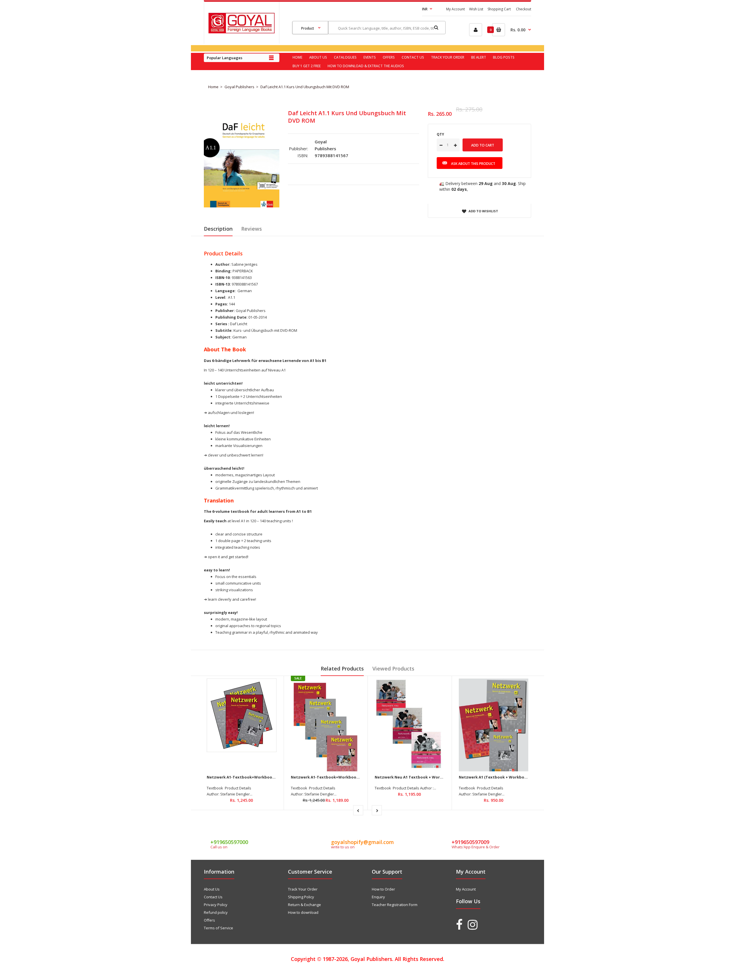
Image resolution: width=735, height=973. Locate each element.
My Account (455, 9)
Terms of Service (218, 927)
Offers (209, 920)
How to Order (383, 889)
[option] (241, 157)
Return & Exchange (304, 904)
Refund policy (216, 912)
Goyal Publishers (239, 86)
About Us (212, 889)
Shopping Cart (499, 9)
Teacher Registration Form (394, 904)
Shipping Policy (301, 896)
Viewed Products (393, 668)
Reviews (251, 228)
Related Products (342, 668)
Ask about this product (473, 163)
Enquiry (378, 896)
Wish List (476, 9)
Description (218, 228)
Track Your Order (303, 889)
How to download (303, 912)
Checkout (523, 9)
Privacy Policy (215, 904)
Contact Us (213, 896)
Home (213, 86)
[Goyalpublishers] (241, 31)
